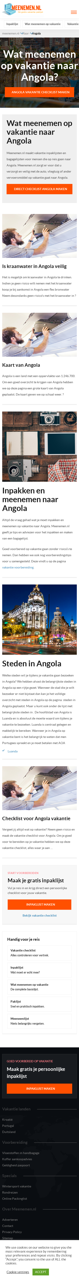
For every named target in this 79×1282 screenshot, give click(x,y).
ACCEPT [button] (40, 1272)
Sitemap (7, 1238)
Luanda (13, 751)
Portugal (8, 1125)
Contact (7, 1226)
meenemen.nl (10, 33)
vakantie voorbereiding (18, 567)
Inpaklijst (12, 24)
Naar (25, 33)
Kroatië (7, 1119)
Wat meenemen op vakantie (43, 24)
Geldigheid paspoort (16, 1165)
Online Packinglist (14, 1198)
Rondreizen (10, 1192)
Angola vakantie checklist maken (41, 92)
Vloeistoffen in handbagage (20, 1153)
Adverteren (10, 1219)
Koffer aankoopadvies (17, 1159)
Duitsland (9, 1132)
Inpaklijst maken (40, 904)
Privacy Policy (12, 1232)
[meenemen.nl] (23, 9)
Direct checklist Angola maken (40, 189)
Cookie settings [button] (18, 1272)
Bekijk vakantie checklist (40, 915)
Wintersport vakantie (16, 1186)
